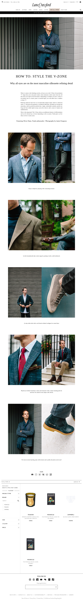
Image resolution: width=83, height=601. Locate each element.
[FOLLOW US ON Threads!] (34, 580)
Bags (40, 10)
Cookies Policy (40, 598)
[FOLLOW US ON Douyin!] (53, 580)
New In (18, 10)
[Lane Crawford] (41, 7)
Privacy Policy (33, 598)
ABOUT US (29, 595)
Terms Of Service (25, 598)
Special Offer (54, 10)
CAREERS (71, 595)
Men (30, 10)
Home (46, 10)
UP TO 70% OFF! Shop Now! (41, 12)
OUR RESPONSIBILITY (40, 595)
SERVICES (49, 595)
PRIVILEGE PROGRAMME (60, 595)
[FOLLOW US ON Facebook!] (37, 580)
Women (24, 10)
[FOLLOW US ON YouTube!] (41, 580)
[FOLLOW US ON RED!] (49, 580)
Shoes (35, 10)
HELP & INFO (13, 595)
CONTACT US (21, 595)
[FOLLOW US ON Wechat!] (45, 579)
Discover (64, 10)
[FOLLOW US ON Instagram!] (30, 579)
